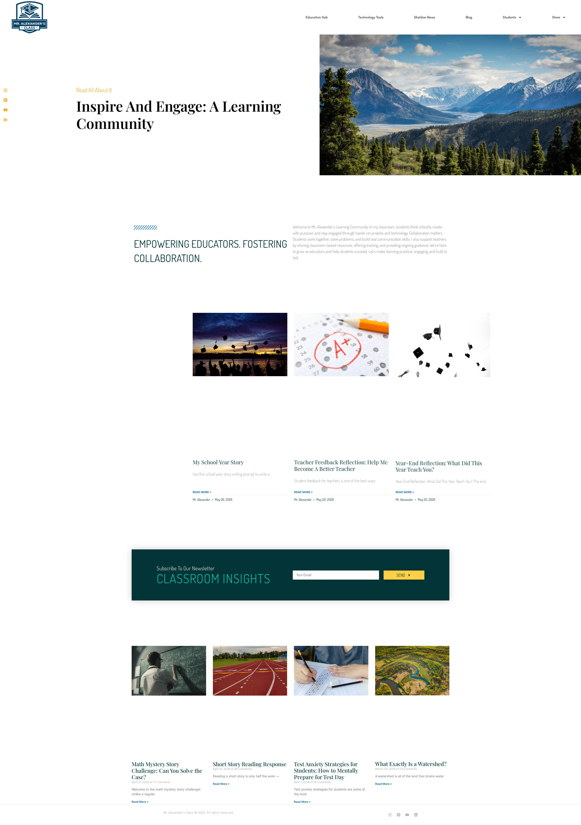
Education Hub (317, 17)
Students (509, 17)
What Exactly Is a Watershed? (410, 763)
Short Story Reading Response (249, 764)
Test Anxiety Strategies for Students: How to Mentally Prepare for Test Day (326, 770)
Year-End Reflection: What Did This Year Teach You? (439, 466)
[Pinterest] (398, 815)
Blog (469, 17)
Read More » (202, 492)
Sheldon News (424, 17)
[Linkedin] (416, 815)
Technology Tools (371, 17)
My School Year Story (218, 462)
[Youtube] (407, 815)
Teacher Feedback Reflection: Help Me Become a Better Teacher (341, 465)
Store (556, 17)
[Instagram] (390, 815)
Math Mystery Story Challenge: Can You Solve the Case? (167, 770)
